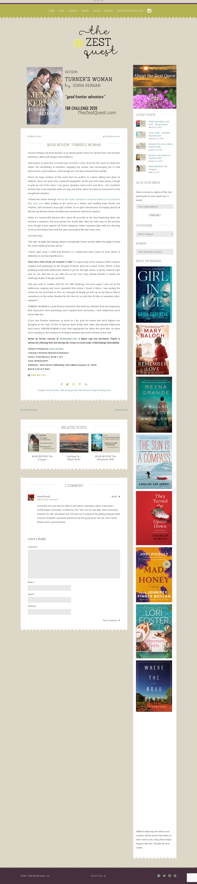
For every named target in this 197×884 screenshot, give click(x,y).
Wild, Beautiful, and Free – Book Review (159, 123)
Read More (97, 1)
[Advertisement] (154, 773)
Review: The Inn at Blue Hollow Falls (161, 145)
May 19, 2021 (35, 136)
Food (61, 10)
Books (96, 10)
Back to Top (97, 875)
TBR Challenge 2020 (68, 390)
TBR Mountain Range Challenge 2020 (94, 390)
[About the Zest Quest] (154, 86)
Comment (32, 546)
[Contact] (154, 108)
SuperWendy (43, 496)
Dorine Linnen (114, 136)
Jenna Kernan (56, 348)
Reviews (55, 390)
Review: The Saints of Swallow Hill (159, 157)
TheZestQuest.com (68, 338)
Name (31, 582)
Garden (73, 10)
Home (51, 10)
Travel (85, 10)
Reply (115, 496)
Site (48, 875)
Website (32, 606)
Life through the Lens (130, 10)
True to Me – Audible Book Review (159, 134)
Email (31, 594)
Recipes (108, 10)
